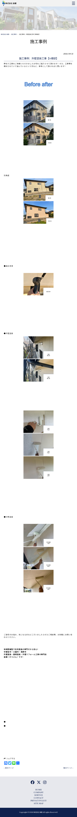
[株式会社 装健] (10, 3)
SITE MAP (38, 803)
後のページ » (68, 768)
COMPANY (38, 792)
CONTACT (38, 798)
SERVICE (38, 795)
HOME (38, 790)
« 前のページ (9, 768)
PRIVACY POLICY (38, 801)
